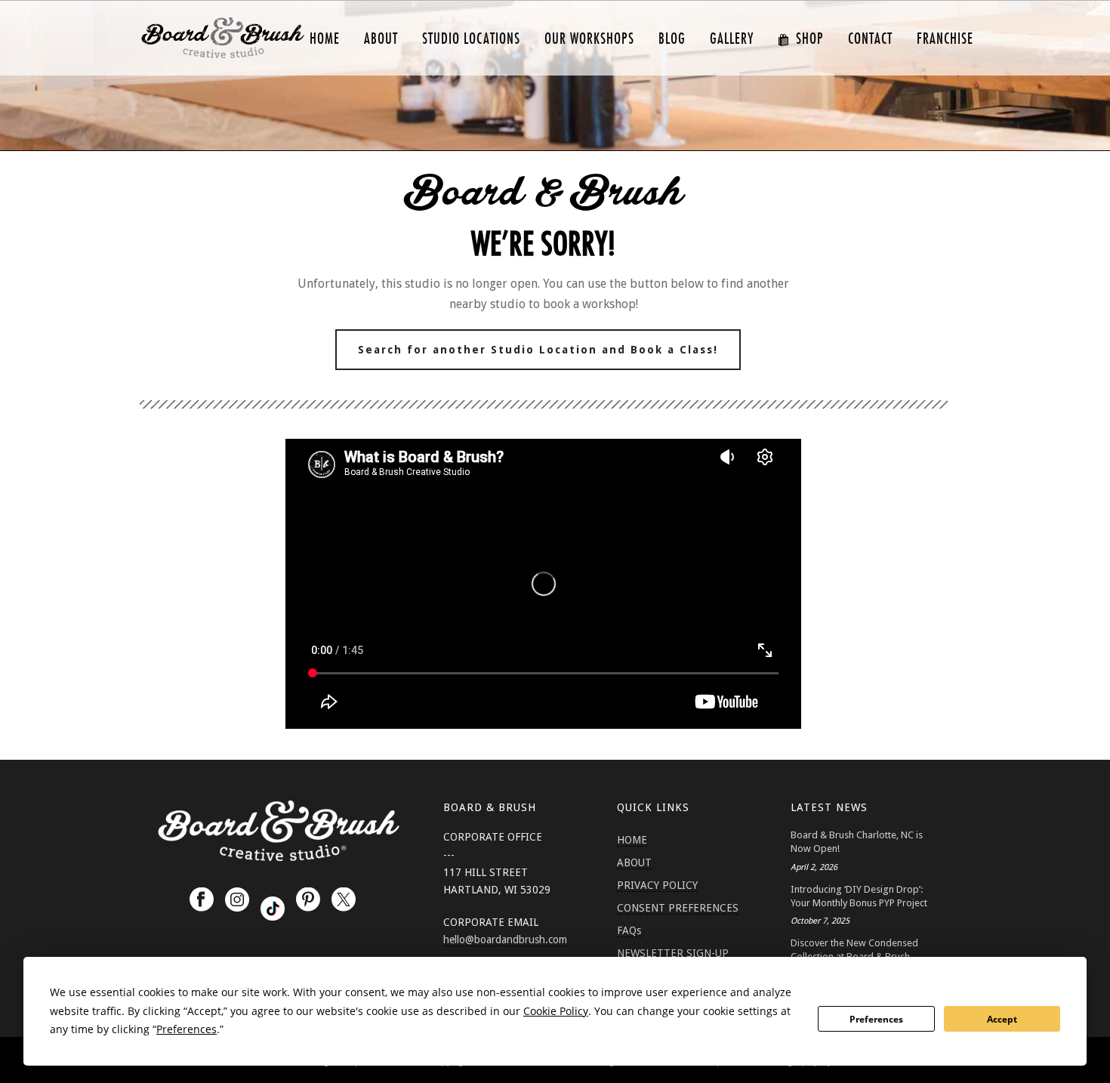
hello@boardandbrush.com (505, 939)
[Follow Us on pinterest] (308, 900)
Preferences (876, 1019)
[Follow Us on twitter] (343, 900)
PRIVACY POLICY (657, 885)
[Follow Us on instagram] (237, 900)
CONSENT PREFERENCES (677, 908)
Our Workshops (589, 38)
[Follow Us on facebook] (202, 900)
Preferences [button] (186, 1029)
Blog (672, 38)
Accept (1002, 1019)
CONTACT (870, 38)
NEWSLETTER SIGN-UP (673, 953)
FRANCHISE (945, 38)
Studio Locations (471, 38)
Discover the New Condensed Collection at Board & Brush (854, 949)
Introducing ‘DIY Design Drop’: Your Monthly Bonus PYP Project (859, 896)
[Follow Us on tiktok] (273, 908)
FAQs (629, 930)
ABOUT (381, 38)
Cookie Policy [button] (555, 1011)
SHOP (810, 38)
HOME (325, 38)
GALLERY (732, 38)
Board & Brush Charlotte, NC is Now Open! (857, 841)
